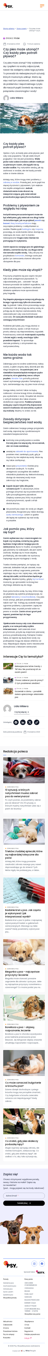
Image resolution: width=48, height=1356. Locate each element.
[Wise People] (24, 1351)
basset (6, 223)
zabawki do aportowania (27, 451)
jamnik (37, 220)
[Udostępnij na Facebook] (16, 722)
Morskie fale (17, 378)
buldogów (26, 229)
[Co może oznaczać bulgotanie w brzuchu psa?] (24, 1078)
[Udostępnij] (36, 722)
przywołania (21, 466)
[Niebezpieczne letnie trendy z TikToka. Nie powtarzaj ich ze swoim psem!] (24, 669)
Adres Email (11, 1196)
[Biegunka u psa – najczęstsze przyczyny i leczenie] (24, 965)
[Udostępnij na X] (29, 722)
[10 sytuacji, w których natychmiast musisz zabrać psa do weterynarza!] (24, 785)
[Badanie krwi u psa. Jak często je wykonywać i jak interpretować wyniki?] (24, 907)
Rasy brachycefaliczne (21, 223)
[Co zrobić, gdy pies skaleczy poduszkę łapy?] (24, 1134)
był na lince (38, 579)
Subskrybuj (22, 1203)
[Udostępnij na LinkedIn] (22, 722)
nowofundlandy (29, 597)
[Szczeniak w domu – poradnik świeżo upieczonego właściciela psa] (24, 694)
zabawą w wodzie (11, 182)
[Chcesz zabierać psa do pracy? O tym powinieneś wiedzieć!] (24, 681)
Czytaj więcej (20, 712)
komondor (19, 255)
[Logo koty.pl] (40, 1272)
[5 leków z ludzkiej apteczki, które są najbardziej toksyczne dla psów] (24, 847)
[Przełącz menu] (42, 6)
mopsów (39, 229)
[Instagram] (34, 1263)
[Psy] (8, 5)
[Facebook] (42, 1263)
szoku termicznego (14, 514)
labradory (15, 597)
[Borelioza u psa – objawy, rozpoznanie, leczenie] (24, 1021)
